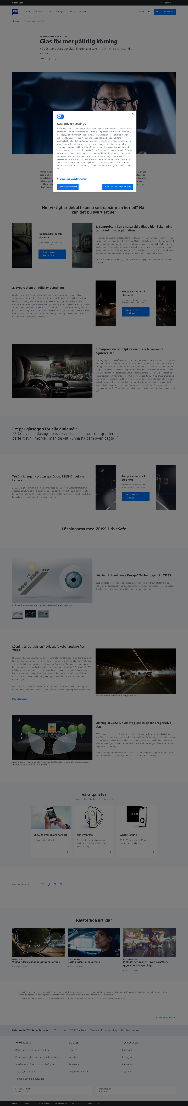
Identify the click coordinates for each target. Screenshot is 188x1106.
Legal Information (79, 179)
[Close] (133, 114)
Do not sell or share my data (117, 186)
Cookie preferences (68, 186)
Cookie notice (64, 179)
